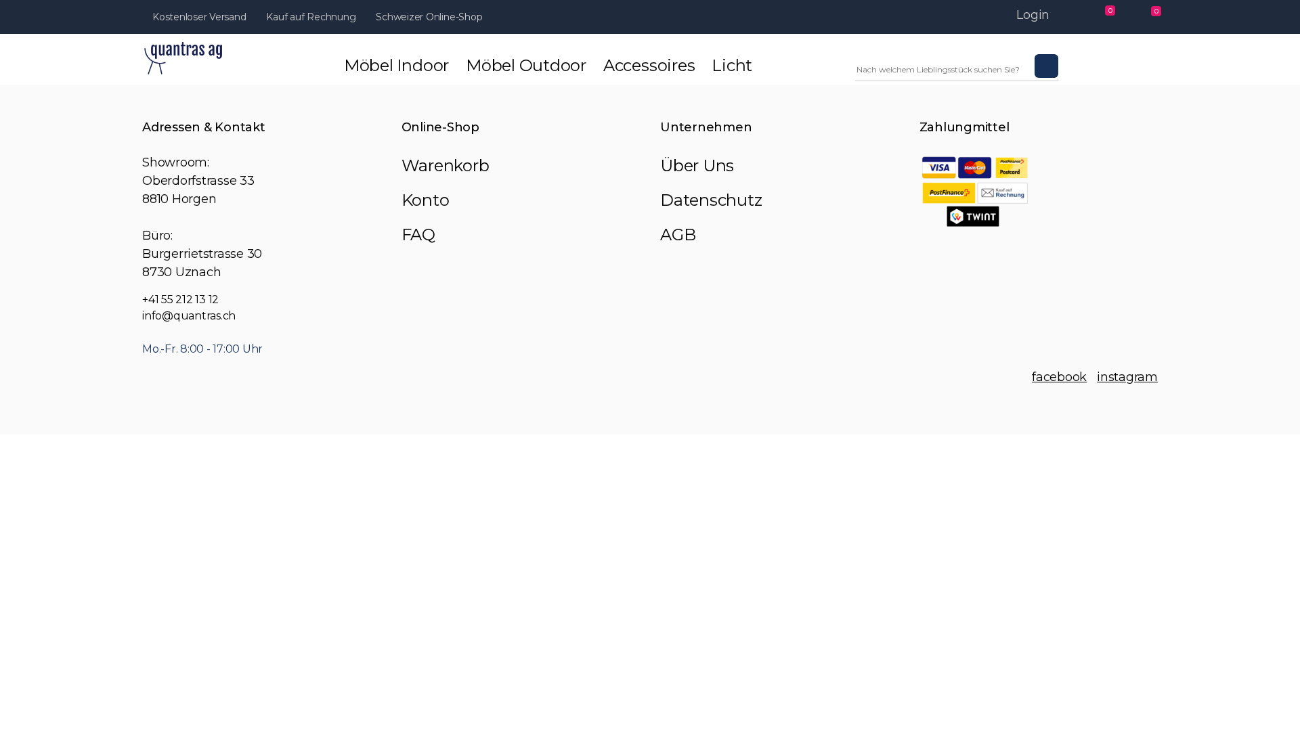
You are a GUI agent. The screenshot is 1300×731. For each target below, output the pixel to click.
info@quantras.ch (189, 315)
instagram (1127, 377)
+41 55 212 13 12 (180, 299)
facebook (1059, 377)
